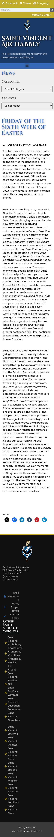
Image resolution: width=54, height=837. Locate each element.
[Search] (52, 10)
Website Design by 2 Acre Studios (27, 831)
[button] (27, 65)
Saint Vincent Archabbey (27, 41)
